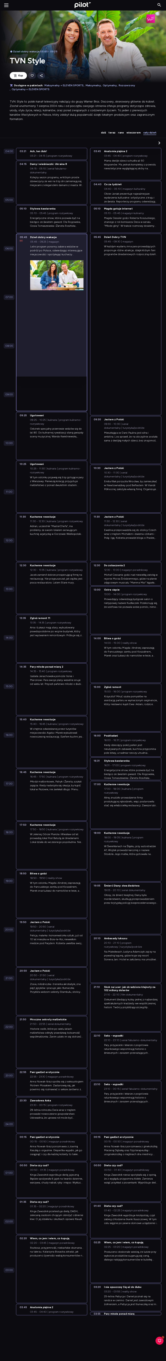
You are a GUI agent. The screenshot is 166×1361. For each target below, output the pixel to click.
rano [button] (121, 132)
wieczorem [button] (133, 132)
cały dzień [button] (149, 132)
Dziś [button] (103, 132)
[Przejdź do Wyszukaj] (159, 5)
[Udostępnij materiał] (41, 75)
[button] (159, 143)
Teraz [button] (111, 132)
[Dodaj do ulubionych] (32, 75)
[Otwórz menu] (6, 5)
